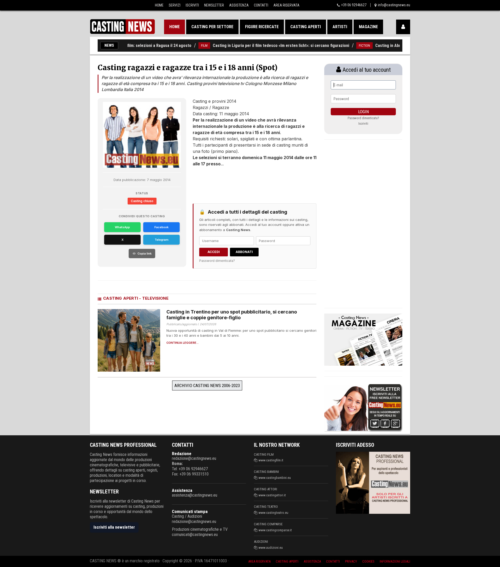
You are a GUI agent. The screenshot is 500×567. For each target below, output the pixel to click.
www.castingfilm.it (271, 460)
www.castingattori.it (272, 495)
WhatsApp (122, 227)
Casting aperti (305, 26)
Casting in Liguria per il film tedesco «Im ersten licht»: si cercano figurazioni (269, 45)
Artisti (340, 26)
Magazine (368, 26)
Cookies (368, 561)
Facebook (161, 227)
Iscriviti (192, 5)
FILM (192, 45)
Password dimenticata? (217, 261)
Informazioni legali (395, 561)
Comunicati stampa (190, 511)
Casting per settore (212, 26)
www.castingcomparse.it (275, 530)
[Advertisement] (245, 183)
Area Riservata (286, 5)
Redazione (181, 453)
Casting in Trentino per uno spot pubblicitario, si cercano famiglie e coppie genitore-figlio (231, 315)
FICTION (352, 45)
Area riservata (259, 561)
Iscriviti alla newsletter (114, 527)
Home (159, 5)
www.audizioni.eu (271, 548)
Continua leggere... (182, 343)
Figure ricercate (262, 26)
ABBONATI (244, 252)
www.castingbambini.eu (275, 478)
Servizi (174, 5)
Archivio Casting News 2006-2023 (207, 385)
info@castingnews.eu (394, 5)
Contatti (261, 5)
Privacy (351, 561)
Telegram (161, 240)
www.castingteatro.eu (273, 513)
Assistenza (239, 5)
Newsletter (214, 5)
